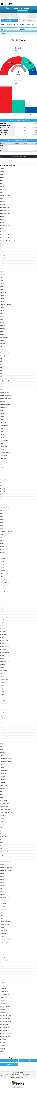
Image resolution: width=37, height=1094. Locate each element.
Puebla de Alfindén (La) (6, 812)
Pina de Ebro (3, 779)
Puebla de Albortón (5, 809)
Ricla (1, 830)
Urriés (1, 964)
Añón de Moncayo (4, 256)
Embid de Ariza (4, 455)
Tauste (1, 909)
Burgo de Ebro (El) (4, 352)
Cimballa (2, 419)
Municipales (9, 20)
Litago (1, 576)
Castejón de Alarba (5, 392)
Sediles (2, 879)
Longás (2, 588)
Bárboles (2, 295)
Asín (1, 274)
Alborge (2, 201)
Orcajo (1, 740)
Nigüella (2, 716)
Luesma (2, 601)
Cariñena (2, 386)
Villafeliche (3, 1003)
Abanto (2, 168)
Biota (1, 319)
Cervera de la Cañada (5, 404)
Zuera (1, 1051)
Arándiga (2, 262)
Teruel (28, 1060)
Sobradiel (2, 894)
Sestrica (2, 882)
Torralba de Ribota (4, 924)
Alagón (2, 189)
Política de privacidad (6, 1075)
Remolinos (2, 824)
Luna (1, 607)
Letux (1, 573)
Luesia (1, 598)
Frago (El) (2, 489)
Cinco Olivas (3, 422)
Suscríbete (29, 4)
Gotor (1, 522)
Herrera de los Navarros (6, 531)
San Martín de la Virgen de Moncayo (9, 858)
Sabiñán (2, 843)
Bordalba (2, 328)
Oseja (1, 749)
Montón (2, 676)
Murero (2, 706)
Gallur (1, 513)
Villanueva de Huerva (5, 1021)
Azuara (2, 283)
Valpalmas (2, 982)
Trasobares (3, 952)
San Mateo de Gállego (5, 861)
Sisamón (2, 891)
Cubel (1, 443)
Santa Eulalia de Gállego (6, 870)
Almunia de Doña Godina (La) (7, 241)
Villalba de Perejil (4, 1009)
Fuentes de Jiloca (4, 507)
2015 (14, 16)
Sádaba (2, 846)
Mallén (1, 625)
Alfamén (2, 219)
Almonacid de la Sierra (5, 237)
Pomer (1, 797)
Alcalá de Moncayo (5, 207)
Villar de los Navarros (5, 1027)
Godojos (2, 519)
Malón (1, 628)
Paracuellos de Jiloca (5, 758)
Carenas (2, 383)
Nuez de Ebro (3, 734)
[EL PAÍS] (8, 4)
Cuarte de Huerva (4, 440)
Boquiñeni (2, 325)
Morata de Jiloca (4, 682)
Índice (22, 1077)
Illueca (1, 537)
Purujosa (2, 818)
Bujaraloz (2, 343)
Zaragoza (2, 1048)
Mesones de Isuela (4, 652)
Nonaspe (2, 722)
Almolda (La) (3, 231)
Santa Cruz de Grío (4, 864)
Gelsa (1, 516)
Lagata (2, 555)
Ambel (1, 247)
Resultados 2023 (11, 12)
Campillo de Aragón (5, 380)
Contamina (2, 434)
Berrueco (2, 310)
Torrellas (2, 936)
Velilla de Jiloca (4, 991)
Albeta (1, 198)
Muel (1, 697)
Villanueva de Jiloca (5, 1024)
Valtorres (2, 985)
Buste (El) (2, 355)
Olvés (1, 737)
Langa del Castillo (4, 558)
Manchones (3, 634)
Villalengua (3, 1012)
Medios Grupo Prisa (18, 1087)
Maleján (2, 622)
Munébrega (3, 703)
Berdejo (2, 307)
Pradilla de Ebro (4, 806)
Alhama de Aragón (4, 225)
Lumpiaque (3, 604)
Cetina (1, 410)
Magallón (2, 613)
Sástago (2, 876)
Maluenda (2, 631)
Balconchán (3, 292)
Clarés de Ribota (4, 425)
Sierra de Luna (3, 885)
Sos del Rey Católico (5, 897)
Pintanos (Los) (3, 785)
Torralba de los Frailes (5, 921)
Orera (1, 743)
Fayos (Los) (3, 480)
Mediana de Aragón (5, 646)
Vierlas (2, 997)
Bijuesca (2, 316)
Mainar (2, 616)
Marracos (2, 643)
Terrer (1, 912)
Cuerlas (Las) (3, 446)
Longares (2, 585)
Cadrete (2, 365)
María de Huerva (4, 640)
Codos (1, 431)
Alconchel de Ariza (4, 210)
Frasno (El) (2, 492)
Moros (1, 688)
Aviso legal (28, 1074)
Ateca (1, 280)
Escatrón (2, 467)
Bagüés (2, 289)
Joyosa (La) (3, 552)
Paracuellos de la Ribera (6, 761)
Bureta (1, 349)
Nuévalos (2, 731)
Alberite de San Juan (5, 195)
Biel (1, 313)
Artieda (2, 271)
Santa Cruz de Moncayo (6, 867)
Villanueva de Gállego (5, 1018)
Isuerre (2, 540)
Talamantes (3, 903)
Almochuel (2, 228)
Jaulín (1, 549)
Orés (1, 746)
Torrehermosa (3, 930)
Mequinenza (3, 649)
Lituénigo (2, 579)
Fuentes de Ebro (4, 504)
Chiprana (2, 413)
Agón (1, 174)
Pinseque (2, 782)
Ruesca (2, 840)
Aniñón (2, 253)
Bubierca (2, 340)
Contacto (7, 1074)
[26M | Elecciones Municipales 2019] (18, 8)
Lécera (2, 564)
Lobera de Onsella (4, 582)
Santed (2, 873)
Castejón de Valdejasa (5, 398)
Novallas (2, 725)
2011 (23, 16)
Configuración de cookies (25, 1075)
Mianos (2, 658)
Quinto (1, 821)
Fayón (1, 477)
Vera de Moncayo (4, 994)
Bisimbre (2, 322)
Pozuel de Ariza (4, 800)
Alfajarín (2, 216)
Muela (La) (2, 700)
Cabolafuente (3, 362)
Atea (1, 277)
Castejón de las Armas (5, 395)
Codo (1, 428)
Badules (2, 286)
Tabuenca (2, 900)
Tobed (1, 918)
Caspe (1, 389)
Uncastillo (2, 955)
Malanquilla (3, 619)
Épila (1, 461)
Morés (1, 685)
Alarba (1, 192)
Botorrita (2, 334)
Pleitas (1, 791)
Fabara (2, 470)
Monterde (2, 673)
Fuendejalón (3, 498)
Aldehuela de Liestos (5, 213)
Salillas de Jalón (4, 849)
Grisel (1, 525)
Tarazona (2, 906)
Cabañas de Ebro (4, 359)
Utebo (1, 970)
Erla (1, 464)
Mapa (33, 1075)
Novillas (2, 728)
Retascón (2, 827)
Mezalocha (2, 655)
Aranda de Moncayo (5, 259)
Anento (2, 250)
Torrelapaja (3, 933)
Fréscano (2, 495)
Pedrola (2, 767)
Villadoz (2, 1000)
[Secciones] (2, 4)
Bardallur (2, 298)
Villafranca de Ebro (5, 1006)
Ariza (1, 268)
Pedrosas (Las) (4, 770)
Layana (2, 561)
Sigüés (1, 888)
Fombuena (2, 486)
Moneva (2, 667)
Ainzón (1, 183)
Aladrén (2, 186)
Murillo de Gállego (4, 709)
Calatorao (2, 371)
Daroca (2, 449)
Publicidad (22, 1074)
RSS (25, 1077)
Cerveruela (3, 407)
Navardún (2, 712)
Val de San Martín (4, 976)
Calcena (2, 374)
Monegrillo (2, 664)
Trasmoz (2, 948)
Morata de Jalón (4, 679)
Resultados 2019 (22, 12)
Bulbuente (2, 346)
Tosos (1, 945)
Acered (2, 171)
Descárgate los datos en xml (18, 156)
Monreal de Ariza (4, 670)
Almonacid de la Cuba (5, 234)
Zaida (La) (2, 1045)
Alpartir (2, 244)
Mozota (2, 694)
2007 (31, 16)
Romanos (2, 834)
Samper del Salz (4, 855)
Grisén (1, 528)
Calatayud (2, 368)
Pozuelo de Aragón (5, 803)
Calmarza (2, 377)
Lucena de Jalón (4, 591)
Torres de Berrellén (5, 939)
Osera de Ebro (3, 752)
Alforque (2, 222)
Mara (1, 637)
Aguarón (2, 177)
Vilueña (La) (3, 1039)
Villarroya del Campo (5, 1036)
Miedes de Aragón (4, 661)
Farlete (2, 473)
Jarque (2, 546)
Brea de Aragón (4, 337)
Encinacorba (3, 458)
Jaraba (2, 543)
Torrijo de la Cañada (5, 942)
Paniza (1, 755)
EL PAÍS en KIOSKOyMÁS (14, 1077)
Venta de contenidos (14, 1074)
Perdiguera (3, 773)
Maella (1, 610)
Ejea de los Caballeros (5, 452)
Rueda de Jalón (4, 837)
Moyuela (2, 691)
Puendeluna (3, 815)
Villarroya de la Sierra (5, 1033)
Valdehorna (3, 973)
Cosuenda (2, 437)
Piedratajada (3, 776)
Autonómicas (27, 20)
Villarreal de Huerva (5, 1030)
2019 (5, 16)
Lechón (2, 567)
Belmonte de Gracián (5, 304)
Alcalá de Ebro (3, 204)
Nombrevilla (3, 719)
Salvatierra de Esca (5, 852)
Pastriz (2, 764)
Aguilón (2, 180)
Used (1, 967)
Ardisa (1, 265)
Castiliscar (2, 401)
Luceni (1, 594)
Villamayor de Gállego (5, 1015)
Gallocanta (2, 510)
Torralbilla (2, 927)
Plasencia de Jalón (5, 788)
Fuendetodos (3, 501)
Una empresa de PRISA (18, 1082)
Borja (1, 331)
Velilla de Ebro (3, 988)
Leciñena (2, 570)
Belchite (2, 301)
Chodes (2, 416)
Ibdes (1, 534)
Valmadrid (2, 979)
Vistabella (2, 1042)
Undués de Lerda (4, 958)
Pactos (31, 12)
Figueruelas (3, 483)
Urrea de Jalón (3, 961)
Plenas (1, 794)
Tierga (1, 915)
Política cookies (15, 1075)
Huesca (9, 1060)
